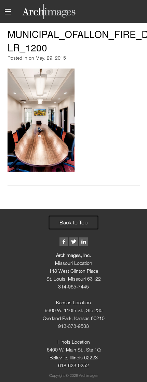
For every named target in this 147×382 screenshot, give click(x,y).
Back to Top (73, 222)
